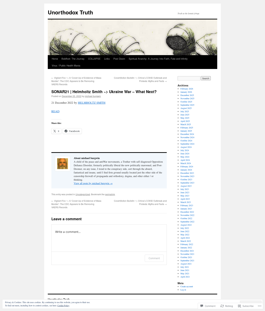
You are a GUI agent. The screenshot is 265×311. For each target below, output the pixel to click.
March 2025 (185, 124)
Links (107, 58)
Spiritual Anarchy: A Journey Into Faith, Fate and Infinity (158, 58)
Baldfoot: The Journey (73, 58)
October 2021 (186, 257)
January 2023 (186, 208)
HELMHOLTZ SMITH (91, 102)
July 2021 (184, 266)
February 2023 (186, 205)
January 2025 (186, 130)
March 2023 (185, 202)
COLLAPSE (94, 58)
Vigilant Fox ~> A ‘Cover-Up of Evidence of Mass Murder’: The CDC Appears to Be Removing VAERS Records (76, 81)
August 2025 (186, 108)
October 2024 (186, 140)
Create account (186, 286)
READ (55, 111)
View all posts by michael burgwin (93, 183)
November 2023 (187, 176)
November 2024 (187, 137)
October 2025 (186, 101)
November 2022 (187, 215)
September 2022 (187, 221)
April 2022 (185, 237)
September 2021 (187, 260)
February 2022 (186, 244)
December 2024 (187, 134)
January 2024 (186, 169)
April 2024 (185, 159)
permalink (110, 194)
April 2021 (185, 276)
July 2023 (184, 189)
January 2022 (186, 247)
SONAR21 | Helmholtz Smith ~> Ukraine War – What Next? (104, 91)
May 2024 (184, 156)
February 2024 (186, 166)
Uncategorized (83, 194)
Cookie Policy (63, 305)
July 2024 (184, 150)
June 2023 (184, 192)
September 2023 (187, 182)
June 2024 (184, 153)
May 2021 (184, 273)
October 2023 (186, 179)
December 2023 (187, 172)
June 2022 (184, 231)
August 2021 (186, 263)
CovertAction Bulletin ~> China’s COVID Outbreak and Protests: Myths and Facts (140, 79)
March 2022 (185, 241)
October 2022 (186, 218)
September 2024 (187, 143)
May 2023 (184, 195)
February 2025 (186, 127)
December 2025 (187, 95)
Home (55, 58)
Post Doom (119, 58)
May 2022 (184, 234)
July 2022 (184, 228)
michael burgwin (93, 96)
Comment (154, 258)
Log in (183, 289)
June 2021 (184, 270)
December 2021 (187, 250)
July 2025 (184, 111)
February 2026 (186, 88)
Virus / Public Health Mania (66, 65)
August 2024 (186, 147)
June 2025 (184, 114)
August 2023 (186, 185)
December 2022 (187, 211)
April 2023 (185, 198)
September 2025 (187, 104)
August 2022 (186, 224)
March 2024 (185, 163)
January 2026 (186, 91)
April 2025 (185, 121)
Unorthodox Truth (70, 12)
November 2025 (187, 98)
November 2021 (187, 253)
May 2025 (184, 117)
